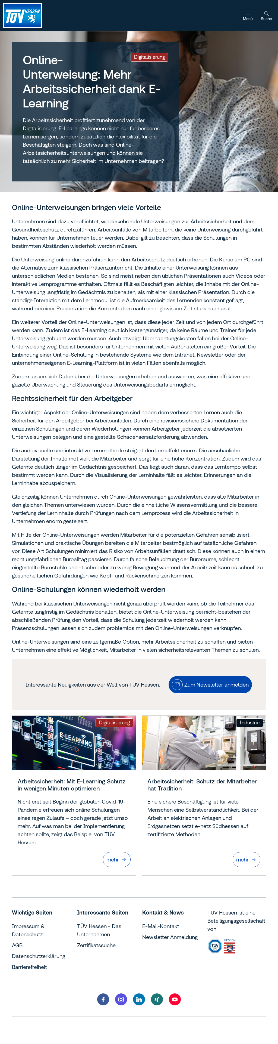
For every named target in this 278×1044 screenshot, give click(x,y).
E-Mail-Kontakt (160, 926)
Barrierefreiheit (29, 967)
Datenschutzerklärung (38, 956)
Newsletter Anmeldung (170, 937)
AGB (17, 945)
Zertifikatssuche (96, 945)
